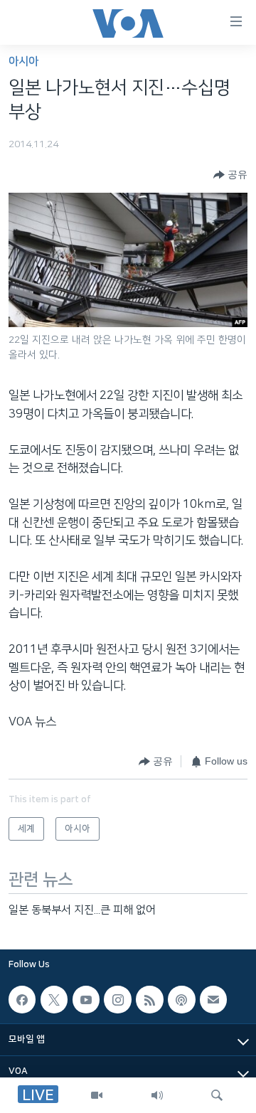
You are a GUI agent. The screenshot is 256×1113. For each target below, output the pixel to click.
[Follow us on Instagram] (117, 999)
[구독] (213, 999)
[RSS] (149, 999)
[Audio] (157, 1095)
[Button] (230, 175)
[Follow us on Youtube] (86, 999)
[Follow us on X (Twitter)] (54, 999)
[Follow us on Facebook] (22, 999)
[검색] (217, 1095)
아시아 (23, 61)
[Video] (96, 1095)
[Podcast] (181, 999)
